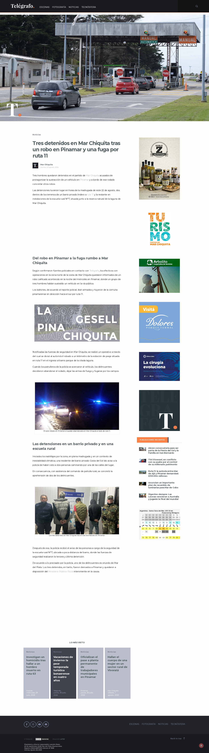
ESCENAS (44, 7)
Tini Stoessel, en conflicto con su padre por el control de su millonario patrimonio (162, 462)
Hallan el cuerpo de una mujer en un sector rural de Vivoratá (117, 663)
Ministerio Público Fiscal (60, 571)
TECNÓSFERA (88, 7)
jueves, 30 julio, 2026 (59, 694)
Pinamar (84, 179)
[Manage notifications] (201, 745)
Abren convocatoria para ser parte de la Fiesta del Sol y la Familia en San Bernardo (163, 450)
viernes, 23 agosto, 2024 (49, 167)
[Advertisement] (77, 229)
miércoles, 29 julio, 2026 (32, 694)
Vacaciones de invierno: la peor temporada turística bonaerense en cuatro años (63, 668)
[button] (104, 68)
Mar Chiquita (46, 165)
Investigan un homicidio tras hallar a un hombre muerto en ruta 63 (35, 665)
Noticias (37, 135)
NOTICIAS (74, 7)
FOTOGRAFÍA (59, 7)
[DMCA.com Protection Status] (42, 739)
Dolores (29, 691)
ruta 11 (90, 194)
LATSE (62, 739)
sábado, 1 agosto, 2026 (113, 694)
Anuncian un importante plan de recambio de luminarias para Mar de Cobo (163, 485)
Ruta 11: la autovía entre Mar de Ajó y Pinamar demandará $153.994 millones (163, 473)
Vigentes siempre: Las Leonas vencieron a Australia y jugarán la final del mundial (163, 496)
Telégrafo (94, 270)
